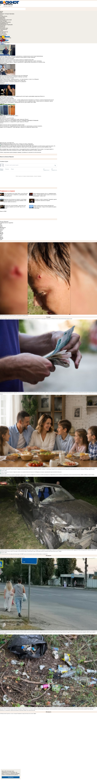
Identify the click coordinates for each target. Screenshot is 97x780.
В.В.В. (1, 15)
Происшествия (3, 142)
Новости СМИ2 (3, 211)
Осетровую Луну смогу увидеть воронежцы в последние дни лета (13, 557)
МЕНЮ (1, 11)
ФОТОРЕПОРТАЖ (4, 31)
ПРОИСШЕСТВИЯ (4, 28)
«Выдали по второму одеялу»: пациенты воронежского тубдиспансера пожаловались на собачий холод (22, 62)
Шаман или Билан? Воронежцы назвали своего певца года (12, 80)
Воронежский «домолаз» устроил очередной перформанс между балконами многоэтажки (17, 713)
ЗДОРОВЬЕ (2, 17)
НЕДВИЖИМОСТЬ (4, 23)
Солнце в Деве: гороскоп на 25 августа (8, 318)
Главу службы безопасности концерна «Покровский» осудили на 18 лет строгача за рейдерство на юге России (21, 474)
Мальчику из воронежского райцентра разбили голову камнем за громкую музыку (14, 315)
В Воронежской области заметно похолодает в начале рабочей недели (14, 551)
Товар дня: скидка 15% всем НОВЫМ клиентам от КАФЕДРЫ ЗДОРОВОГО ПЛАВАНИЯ (19, 120)
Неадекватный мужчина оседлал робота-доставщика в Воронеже (55, 632)
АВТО (1, 12)
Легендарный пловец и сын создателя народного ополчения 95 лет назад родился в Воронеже (34, 318)
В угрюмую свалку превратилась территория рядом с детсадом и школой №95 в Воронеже (17, 707)
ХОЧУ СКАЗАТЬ (3, 34)
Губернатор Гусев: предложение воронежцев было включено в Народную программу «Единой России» (77, 469)
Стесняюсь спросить (4, 84)
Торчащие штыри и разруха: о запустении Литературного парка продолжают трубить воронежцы (21, 60)
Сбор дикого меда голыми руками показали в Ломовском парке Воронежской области (44, 551)
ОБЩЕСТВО (2, 25)
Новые (1, 169)
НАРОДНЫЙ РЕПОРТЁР (5, 22)
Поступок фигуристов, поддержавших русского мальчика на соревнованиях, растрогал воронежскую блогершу (61, 474)
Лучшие (7, 169)
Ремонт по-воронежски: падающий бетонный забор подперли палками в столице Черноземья (18, 631)
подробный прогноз (4, 222)
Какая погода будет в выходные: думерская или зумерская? (13, 81)
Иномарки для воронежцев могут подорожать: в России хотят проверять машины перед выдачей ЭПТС (19, 392)
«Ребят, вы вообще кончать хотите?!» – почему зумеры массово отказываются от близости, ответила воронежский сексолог (27, 99)
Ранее (12, 169)
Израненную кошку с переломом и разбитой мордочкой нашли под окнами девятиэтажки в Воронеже (55, 707)
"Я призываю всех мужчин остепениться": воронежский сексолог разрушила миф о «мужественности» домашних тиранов (26, 101)
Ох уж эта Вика (3, 63)
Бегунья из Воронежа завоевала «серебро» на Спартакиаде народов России (43, 469)
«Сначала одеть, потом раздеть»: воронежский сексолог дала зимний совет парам (18, 102)
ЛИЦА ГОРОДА (3, 21)
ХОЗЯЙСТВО (3, 33)
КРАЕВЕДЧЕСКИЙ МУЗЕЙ (6, 19)
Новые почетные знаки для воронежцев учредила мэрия (62, 318)
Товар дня (2, 103)
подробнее (11, 222)
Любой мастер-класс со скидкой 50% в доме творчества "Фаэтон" (14, 119)
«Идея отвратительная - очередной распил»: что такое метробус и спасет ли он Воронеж (19, 79)
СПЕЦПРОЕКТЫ (3, 29)
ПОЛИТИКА (2, 27)
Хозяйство (2, 82)
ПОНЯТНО (10, 777)
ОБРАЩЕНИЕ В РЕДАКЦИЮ (6, 24)
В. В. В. (1, 122)
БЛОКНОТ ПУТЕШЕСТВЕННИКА (7, 13)
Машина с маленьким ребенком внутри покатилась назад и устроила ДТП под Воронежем (52, 631)
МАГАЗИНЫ (6, 42)
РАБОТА (8, 36)
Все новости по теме (4, 58)
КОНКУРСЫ (2, 18)
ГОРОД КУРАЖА (3, 16)
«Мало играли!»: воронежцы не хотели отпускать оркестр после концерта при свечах (24, 632)
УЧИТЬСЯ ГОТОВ (7, 37)
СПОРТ (1, 30)
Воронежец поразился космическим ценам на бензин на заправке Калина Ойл (17, 59)
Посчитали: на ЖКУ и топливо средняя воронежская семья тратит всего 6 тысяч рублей (55, 392)
